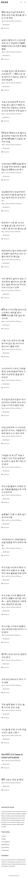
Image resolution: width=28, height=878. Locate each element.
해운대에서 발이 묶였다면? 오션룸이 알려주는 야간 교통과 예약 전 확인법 (13, 253)
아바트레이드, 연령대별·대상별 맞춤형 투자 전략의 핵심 (13, 542)
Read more (6, 25)
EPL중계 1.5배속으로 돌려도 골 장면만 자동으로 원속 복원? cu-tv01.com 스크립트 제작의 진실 (13, 137)
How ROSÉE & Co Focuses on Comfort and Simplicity (12, 756)
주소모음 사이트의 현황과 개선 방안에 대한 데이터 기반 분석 (13, 629)
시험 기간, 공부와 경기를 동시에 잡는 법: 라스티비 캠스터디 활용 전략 (12, 343)
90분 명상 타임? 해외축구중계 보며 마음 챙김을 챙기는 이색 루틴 (13, 14)
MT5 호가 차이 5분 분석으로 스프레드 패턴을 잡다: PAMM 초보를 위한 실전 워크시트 (13, 314)
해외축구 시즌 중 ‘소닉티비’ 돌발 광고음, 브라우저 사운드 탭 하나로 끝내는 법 (13, 225)
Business (6, 28)
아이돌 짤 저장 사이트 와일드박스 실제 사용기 (13, 731)
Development (5, 842)
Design (3, 839)
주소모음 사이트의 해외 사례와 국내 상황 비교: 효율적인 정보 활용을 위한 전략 (13, 570)
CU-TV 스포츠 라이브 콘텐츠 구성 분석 (14, 655)
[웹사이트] (4, 2)
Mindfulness (5, 844)
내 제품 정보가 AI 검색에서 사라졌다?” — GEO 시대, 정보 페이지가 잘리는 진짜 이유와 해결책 (13, 75)
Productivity (5, 847)
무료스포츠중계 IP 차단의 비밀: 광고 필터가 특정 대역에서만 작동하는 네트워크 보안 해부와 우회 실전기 (13, 106)
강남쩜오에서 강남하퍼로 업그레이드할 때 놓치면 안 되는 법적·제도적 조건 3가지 (13, 196)
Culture (3, 836)
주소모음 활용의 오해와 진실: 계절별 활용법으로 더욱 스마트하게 (13, 489)
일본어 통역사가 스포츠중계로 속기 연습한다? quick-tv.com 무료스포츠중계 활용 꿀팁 (13, 44)
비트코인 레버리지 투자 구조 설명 (13, 681)
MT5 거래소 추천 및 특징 (12, 779)
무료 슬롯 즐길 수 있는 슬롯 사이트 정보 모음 (13, 706)
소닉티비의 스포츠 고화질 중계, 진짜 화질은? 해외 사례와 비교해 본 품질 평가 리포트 (13, 373)
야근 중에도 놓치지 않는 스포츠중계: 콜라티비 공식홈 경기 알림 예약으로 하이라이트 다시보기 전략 (13, 283)
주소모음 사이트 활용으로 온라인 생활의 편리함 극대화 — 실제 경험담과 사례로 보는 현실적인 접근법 (13, 599)
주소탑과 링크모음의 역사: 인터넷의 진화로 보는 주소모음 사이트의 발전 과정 (13, 402)
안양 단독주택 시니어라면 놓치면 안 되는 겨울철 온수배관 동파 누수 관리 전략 (13, 430)
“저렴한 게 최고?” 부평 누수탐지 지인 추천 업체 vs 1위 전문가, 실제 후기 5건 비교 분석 (13, 459)
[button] (21, 2)
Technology (5, 850)
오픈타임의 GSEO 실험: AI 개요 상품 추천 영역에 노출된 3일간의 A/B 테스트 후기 (13, 166)
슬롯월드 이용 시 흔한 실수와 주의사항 (13, 516)
